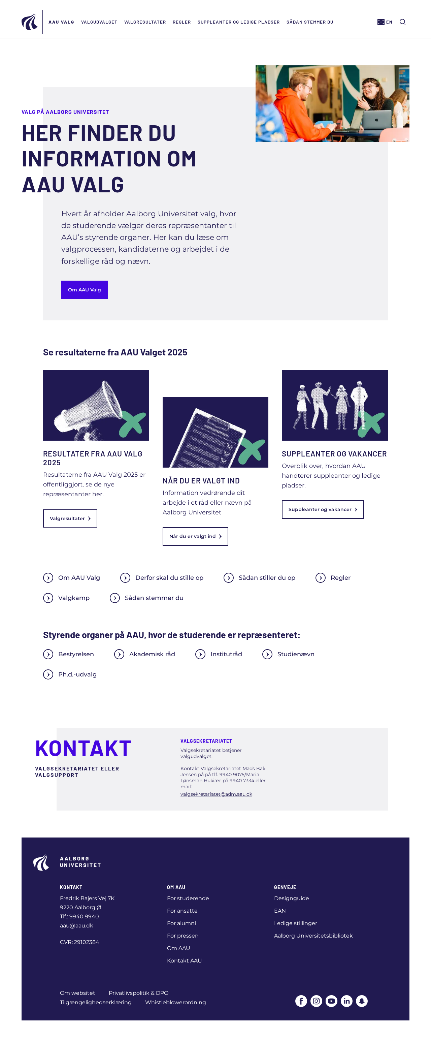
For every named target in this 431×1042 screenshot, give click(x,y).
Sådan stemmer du (310, 22)
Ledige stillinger (295, 923)
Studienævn (295, 654)
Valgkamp (74, 598)
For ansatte (182, 911)
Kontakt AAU (184, 960)
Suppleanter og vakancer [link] (320, 509)
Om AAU (178, 948)
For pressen (183, 936)
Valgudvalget (99, 22)
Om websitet (77, 993)
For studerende (188, 898)
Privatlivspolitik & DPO (138, 993)
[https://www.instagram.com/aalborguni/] (316, 1001)
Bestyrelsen (76, 654)
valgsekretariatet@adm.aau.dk (216, 794)
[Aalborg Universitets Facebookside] (301, 1001)
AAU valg (61, 22)
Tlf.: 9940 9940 (79, 916)
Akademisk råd (152, 654)
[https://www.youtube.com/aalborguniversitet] (331, 1001)
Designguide (291, 898)
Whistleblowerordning (175, 1002)
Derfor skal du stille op (169, 577)
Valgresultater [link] (67, 518)
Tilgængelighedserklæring (96, 1002)
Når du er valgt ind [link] (192, 536)
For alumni (181, 923)
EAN (280, 911)
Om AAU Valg (84, 290)
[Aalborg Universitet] (30, 22)
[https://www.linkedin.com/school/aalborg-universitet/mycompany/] (347, 1001)
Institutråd (226, 654)
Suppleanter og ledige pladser (239, 22)
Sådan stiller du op (267, 577)
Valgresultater (145, 22)
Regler (182, 22)
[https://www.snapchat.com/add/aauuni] (362, 1001)
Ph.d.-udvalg (77, 674)
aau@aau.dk (76, 925)
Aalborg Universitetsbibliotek (313, 936)
